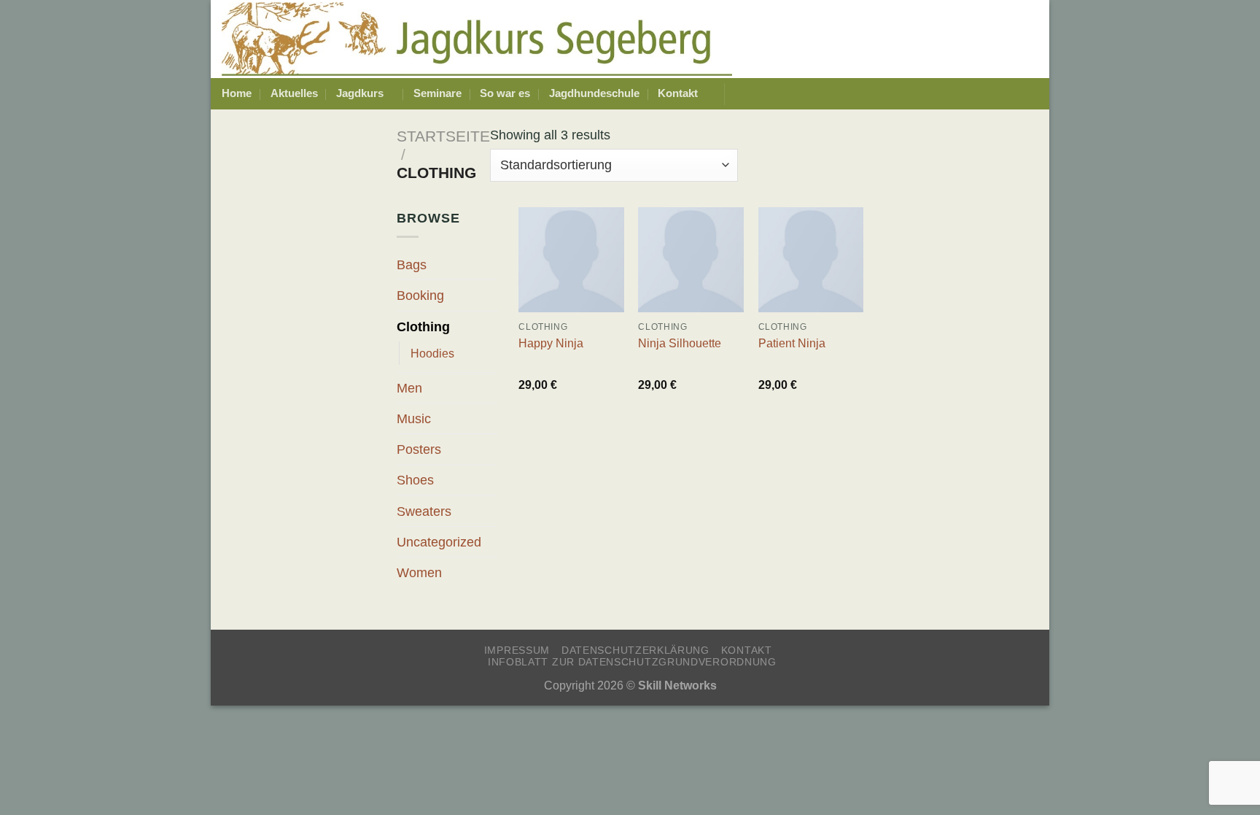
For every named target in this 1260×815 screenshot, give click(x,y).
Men (409, 387)
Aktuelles (294, 93)
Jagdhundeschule (594, 93)
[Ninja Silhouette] (691, 260)
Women (419, 572)
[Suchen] (1032, 94)
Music (414, 418)
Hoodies (432, 353)
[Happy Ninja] (571, 260)
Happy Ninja (550, 342)
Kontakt (678, 93)
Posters (419, 449)
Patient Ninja (791, 342)
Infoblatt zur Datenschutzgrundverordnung (632, 662)
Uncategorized (439, 541)
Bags (412, 264)
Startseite (443, 136)
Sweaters (424, 511)
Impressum (517, 650)
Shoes (415, 479)
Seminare (437, 93)
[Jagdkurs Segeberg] (477, 39)
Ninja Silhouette (679, 342)
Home (237, 93)
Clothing (423, 326)
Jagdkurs (360, 93)
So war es (505, 93)
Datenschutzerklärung (635, 650)
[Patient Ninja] (811, 260)
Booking (420, 295)
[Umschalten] (490, 326)
